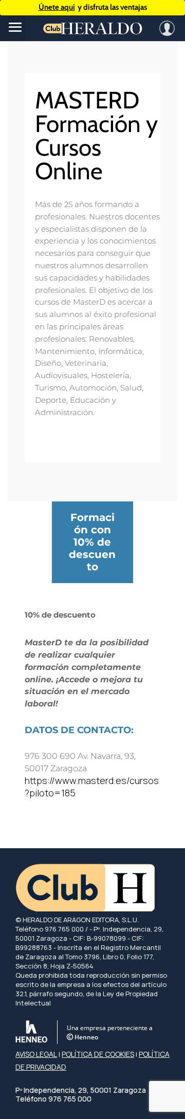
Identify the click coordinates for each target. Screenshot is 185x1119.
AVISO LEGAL (36, 1054)
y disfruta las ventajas (93, 7)
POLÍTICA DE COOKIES (98, 1054)
